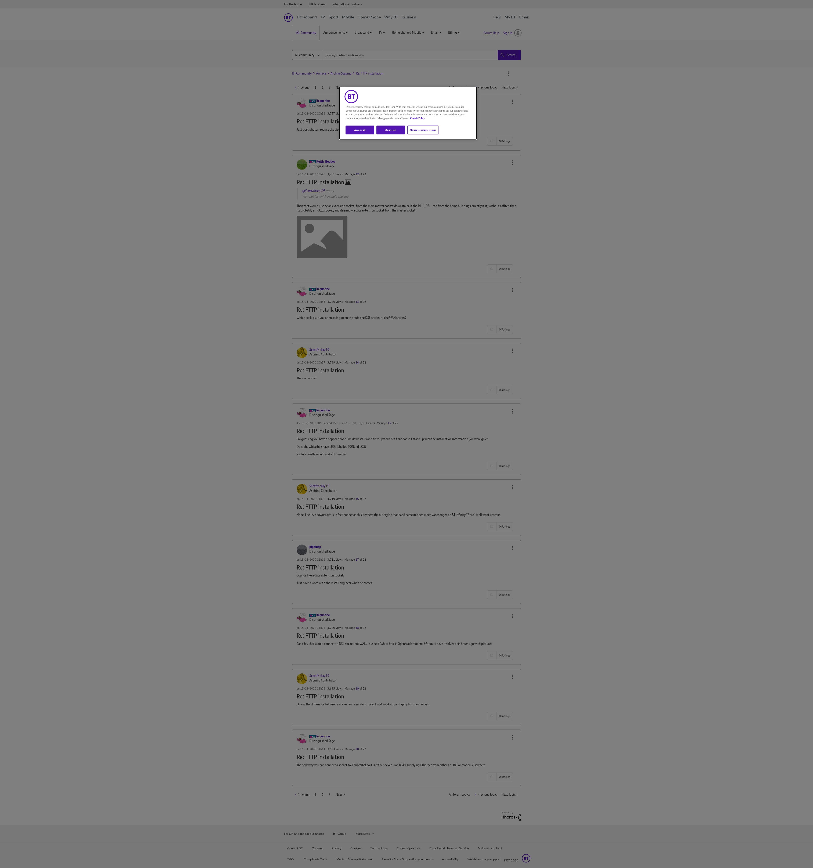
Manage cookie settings (423, 130)
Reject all (390, 130)
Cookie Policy (417, 118)
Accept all (360, 130)
